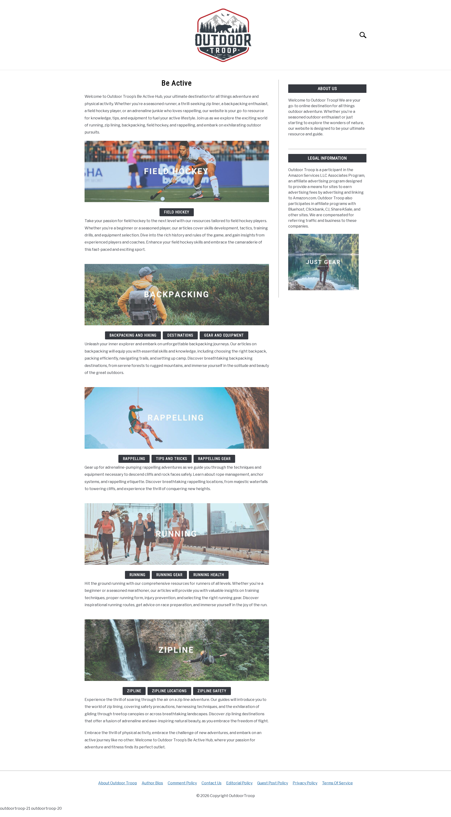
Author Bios (152, 783)
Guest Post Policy (272, 783)
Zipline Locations (169, 691)
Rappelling (134, 458)
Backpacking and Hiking (132, 335)
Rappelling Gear (214, 458)
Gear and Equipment (224, 335)
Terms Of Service (337, 783)
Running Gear (169, 575)
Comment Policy (182, 783)
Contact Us (212, 783)
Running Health (208, 575)
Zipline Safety (212, 691)
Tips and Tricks (171, 458)
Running (137, 575)
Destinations (180, 335)
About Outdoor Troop (117, 783)
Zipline (134, 691)
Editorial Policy (239, 783)
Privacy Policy (305, 783)
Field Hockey (176, 212)
